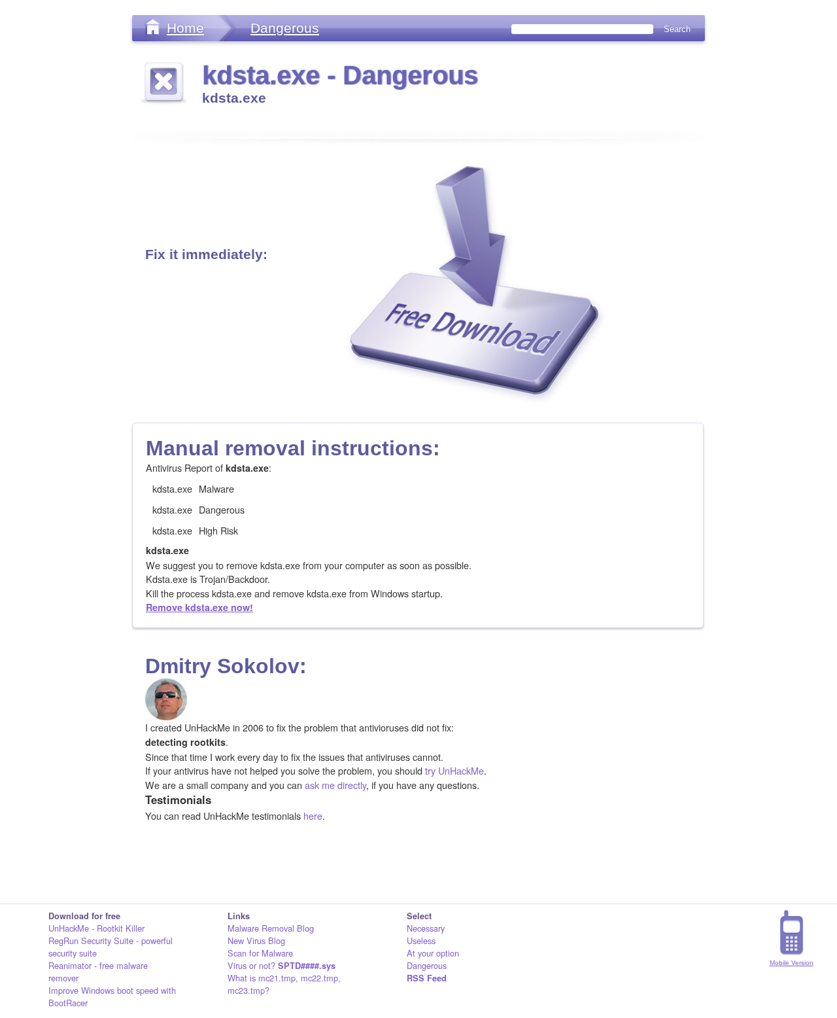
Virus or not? (281, 965)
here (312, 815)
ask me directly (335, 785)
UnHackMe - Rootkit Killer (96, 928)
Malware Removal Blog (271, 928)
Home (185, 27)
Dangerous (284, 27)
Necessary (426, 928)
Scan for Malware (260, 953)
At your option (433, 953)
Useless (421, 940)
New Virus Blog (256, 940)
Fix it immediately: (206, 254)
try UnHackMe (454, 770)
